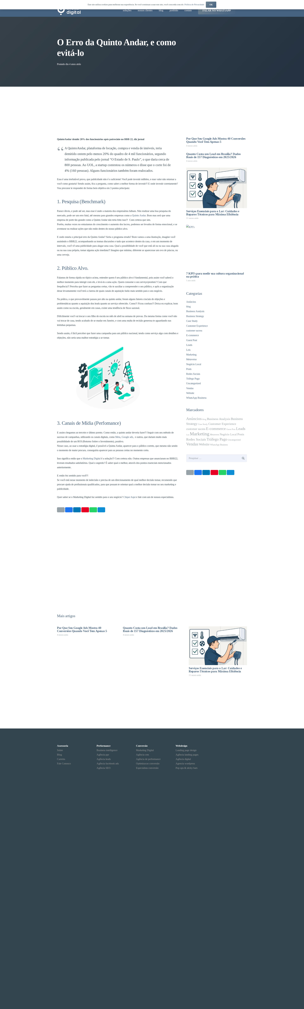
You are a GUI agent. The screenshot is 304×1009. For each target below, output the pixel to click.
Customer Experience (197, 325)
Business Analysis (195, 311)
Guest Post (191, 340)
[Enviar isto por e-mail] (61, 509)
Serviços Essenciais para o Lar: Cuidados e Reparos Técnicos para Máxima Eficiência (212, 213)
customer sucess (194, 330)
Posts (188, 369)
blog (188, 306)
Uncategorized (193, 383)
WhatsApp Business (196, 397)
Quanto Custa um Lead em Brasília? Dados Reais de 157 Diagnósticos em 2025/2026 (213, 155)
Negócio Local (193, 364)
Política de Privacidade (194, 4)
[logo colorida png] (69, 10)
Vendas (189, 388)
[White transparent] (231, 995)
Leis (188, 350)
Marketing (191, 354)
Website (190, 393)
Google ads (127, 437)
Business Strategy (195, 316)
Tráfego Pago (193, 378)
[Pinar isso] (85, 509)
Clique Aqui (129, 497)
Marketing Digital (92, 458)
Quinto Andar (139, 215)
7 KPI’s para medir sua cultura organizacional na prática (215, 275)
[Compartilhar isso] (69, 509)
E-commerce (192, 335)
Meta (117, 437)
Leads (189, 345)
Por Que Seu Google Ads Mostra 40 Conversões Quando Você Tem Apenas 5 (215, 140)
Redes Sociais (193, 374)
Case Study (192, 321)
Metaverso (191, 359)
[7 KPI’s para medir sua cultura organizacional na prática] (216, 247)
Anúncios (191, 301)
